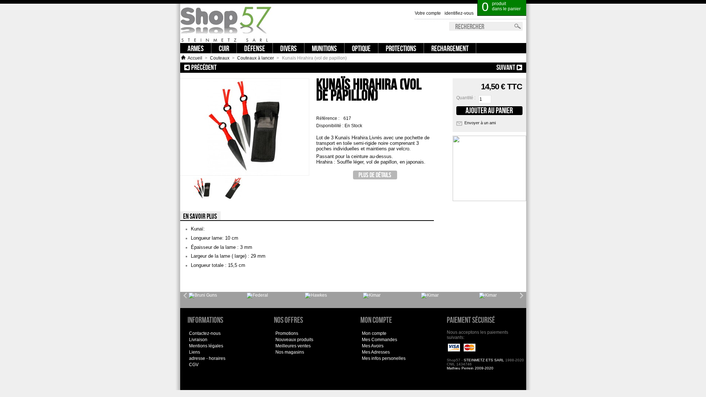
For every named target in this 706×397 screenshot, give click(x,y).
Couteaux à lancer (255, 58)
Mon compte (374, 333)
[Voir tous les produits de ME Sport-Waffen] (316, 295)
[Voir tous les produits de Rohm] (430, 295)
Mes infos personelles (384, 358)
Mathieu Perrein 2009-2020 (470, 368)
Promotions (286, 333)
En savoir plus (200, 216)
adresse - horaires (207, 358)
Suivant (477, 67)
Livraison (198, 339)
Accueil (195, 58)
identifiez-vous (459, 13)
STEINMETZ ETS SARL (484, 360)
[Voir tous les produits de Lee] (257, 295)
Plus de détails (375, 174)
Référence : (328, 118)
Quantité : (465, 97)
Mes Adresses (376, 352)
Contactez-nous (205, 333)
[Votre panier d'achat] (522, 3)
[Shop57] (226, 23)
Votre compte (428, 13)
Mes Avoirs (373, 345)
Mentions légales (206, 345)
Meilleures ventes (293, 345)
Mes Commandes (379, 339)
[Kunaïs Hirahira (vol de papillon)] (202, 198)
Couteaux (219, 58)
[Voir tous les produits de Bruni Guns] (203, 295)
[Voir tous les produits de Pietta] (488, 295)
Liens (194, 352)
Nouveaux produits (294, 339)
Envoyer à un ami (480, 123)
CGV (194, 364)
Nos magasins (289, 352)
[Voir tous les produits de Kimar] (372, 295)
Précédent (230, 67)
